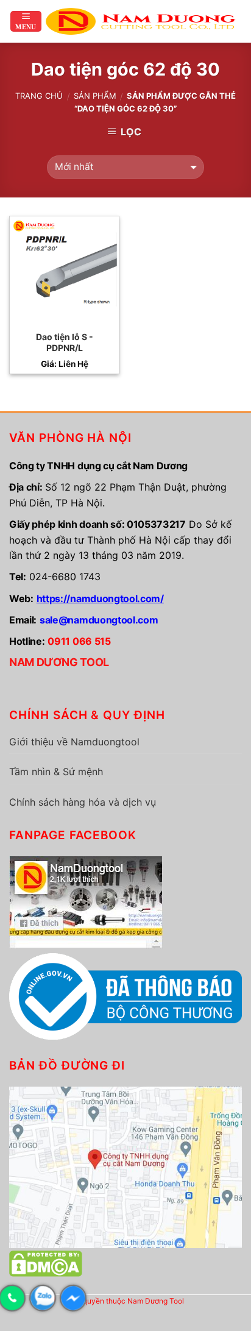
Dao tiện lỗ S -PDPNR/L (64, 342)
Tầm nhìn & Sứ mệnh (56, 771)
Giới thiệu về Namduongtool (74, 742)
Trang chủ (39, 96)
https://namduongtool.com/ (100, 598)
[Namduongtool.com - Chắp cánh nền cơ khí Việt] (142, 21)
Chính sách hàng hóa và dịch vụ (82, 802)
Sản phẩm (95, 96)
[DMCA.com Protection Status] (45, 1263)
